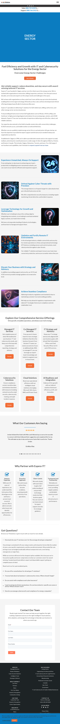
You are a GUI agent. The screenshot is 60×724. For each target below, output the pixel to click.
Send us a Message (45, 700)
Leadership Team (15, 700)
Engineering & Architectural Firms (45, 671)
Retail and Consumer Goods (45, 680)
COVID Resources (14, 709)
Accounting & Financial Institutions (45, 676)
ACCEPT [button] (14, 720)
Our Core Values (15, 690)
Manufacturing (45, 678)
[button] (57, 2)
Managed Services (14, 669)
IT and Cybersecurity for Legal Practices (45, 673)
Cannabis (45, 683)
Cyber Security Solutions (15, 673)
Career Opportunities (15, 704)
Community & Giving (15, 694)
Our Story (14, 683)
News (14, 688)
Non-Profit (45, 685)
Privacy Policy (45, 711)
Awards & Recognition (14, 692)
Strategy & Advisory (15, 678)
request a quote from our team (39, 145)
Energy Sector (45, 669)
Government (45, 687)
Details (9, 356)
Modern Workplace (14, 671)
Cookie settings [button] (6, 720)
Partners (15, 685)
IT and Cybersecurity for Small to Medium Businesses (45, 689)
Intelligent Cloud (15, 676)
